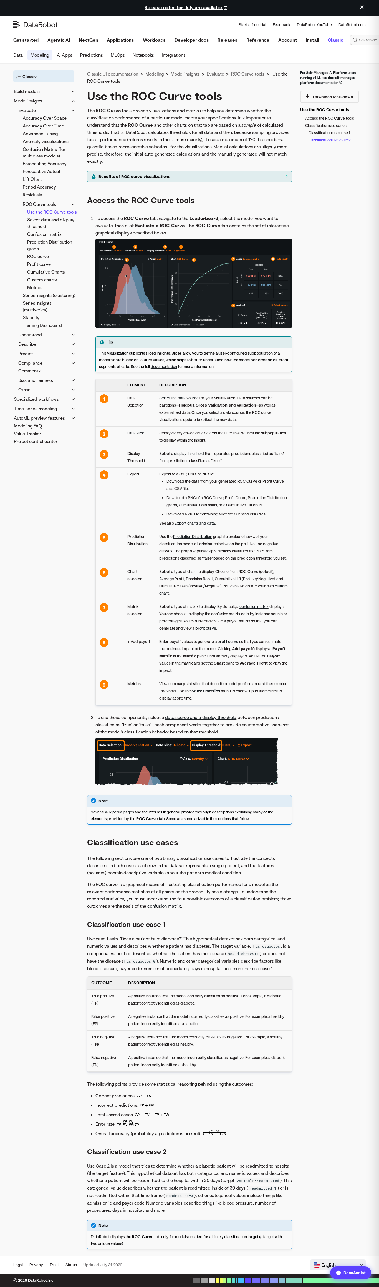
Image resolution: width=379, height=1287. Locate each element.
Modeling (40, 55)
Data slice (135, 432)
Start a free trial (252, 24)
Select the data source (179, 397)
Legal (18, 1264)
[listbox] (338, 1264)
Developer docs (192, 40)
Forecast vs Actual (41, 171)
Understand (30, 334)
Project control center (35, 441)
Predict (25, 353)
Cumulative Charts (46, 272)
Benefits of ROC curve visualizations (134, 176)
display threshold (189, 453)
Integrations (174, 55)
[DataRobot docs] (35, 24)
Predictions (91, 55)
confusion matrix (254, 606)
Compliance (30, 363)
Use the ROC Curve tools (52, 212)
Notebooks (143, 55)
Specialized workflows (36, 399)
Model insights (28, 101)
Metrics (34, 287)
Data (18, 55)
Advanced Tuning (40, 133)
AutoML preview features (39, 418)
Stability (31, 317)
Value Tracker (27, 433)
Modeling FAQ (28, 426)
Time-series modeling (35, 408)
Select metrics (205, 690)
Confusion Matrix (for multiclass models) (44, 152)
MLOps (118, 55)
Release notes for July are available (184, 7)
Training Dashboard (42, 325)
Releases (227, 40)
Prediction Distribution (192, 536)
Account (287, 40)
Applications (120, 40)
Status (71, 1264)
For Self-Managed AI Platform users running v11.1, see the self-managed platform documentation (328, 78)
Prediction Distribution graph (49, 245)
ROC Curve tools (39, 204)
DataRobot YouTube (314, 24)
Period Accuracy (39, 187)
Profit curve (39, 264)
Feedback (281, 24)
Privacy (36, 1264)
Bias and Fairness (35, 380)
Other (24, 389)
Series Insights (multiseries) (37, 306)
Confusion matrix (44, 234)
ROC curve (38, 256)
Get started (26, 40)
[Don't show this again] (361, 7)
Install (312, 40)
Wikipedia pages (119, 812)
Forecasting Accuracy (45, 163)
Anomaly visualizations (46, 141)
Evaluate (27, 110)
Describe (27, 344)
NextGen (88, 40)
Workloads (154, 40)
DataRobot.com (352, 24)
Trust (54, 1264)
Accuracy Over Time (43, 126)
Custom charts (42, 279)
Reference (257, 40)
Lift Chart (32, 179)
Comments (29, 371)
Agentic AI (58, 40)
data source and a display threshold (200, 717)
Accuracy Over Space (45, 118)
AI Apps (65, 55)
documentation (164, 366)
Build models (27, 91)
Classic (335, 40)
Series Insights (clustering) (49, 295)
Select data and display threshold (50, 223)
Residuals (32, 194)
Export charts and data (195, 523)
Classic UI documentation (112, 74)
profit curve (205, 628)
